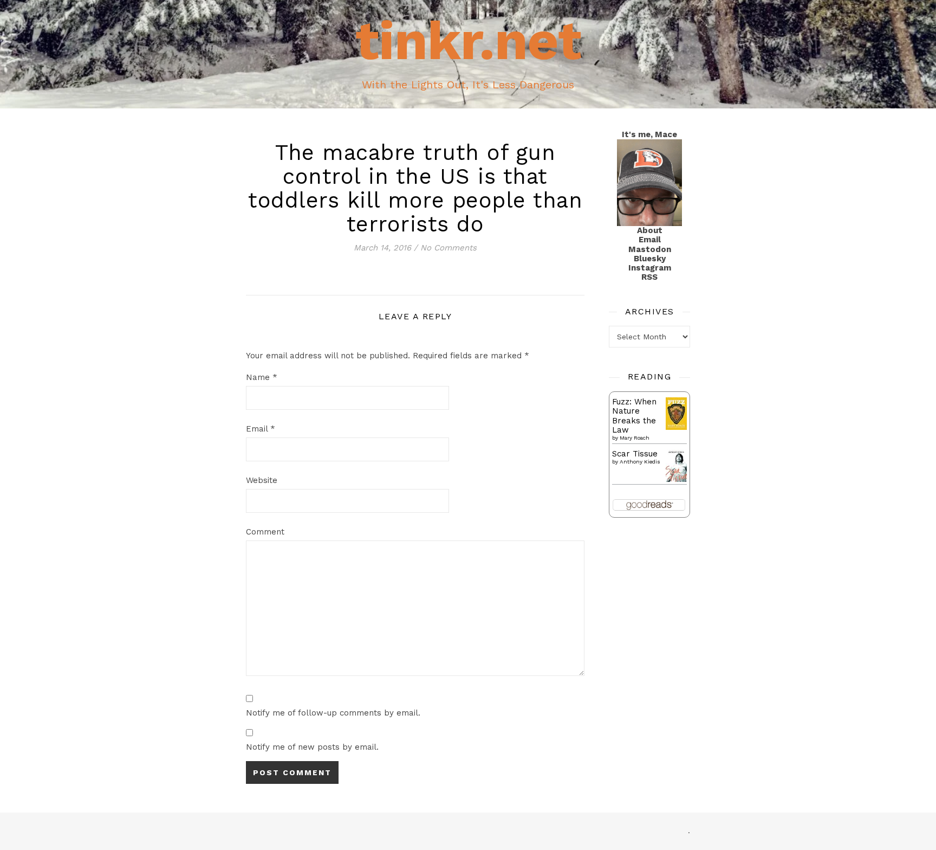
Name (261, 377)
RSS (649, 277)
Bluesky (650, 258)
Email (260, 429)
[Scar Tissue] (676, 465)
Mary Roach (634, 438)
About (649, 230)
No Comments (448, 248)
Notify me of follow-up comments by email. (333, 713)
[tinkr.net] (468, 54)
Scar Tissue (635, 454)
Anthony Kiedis (640, 462)
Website (261, 480)
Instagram (649, 268)
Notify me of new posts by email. (312, 747)
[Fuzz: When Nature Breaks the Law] (676, 413)
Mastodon (649, 249)
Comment (265, 532)
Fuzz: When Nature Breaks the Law (634, 416)
